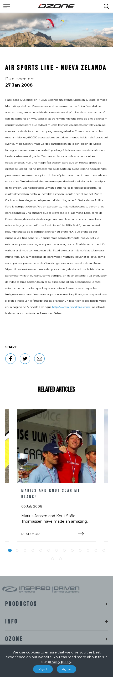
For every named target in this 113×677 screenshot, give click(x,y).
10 (80, 550)
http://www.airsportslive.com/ (71, 307)
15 (60, 558)
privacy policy (59, 661)
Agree (66, 669)
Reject (43, 669)
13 (103, 550)
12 (96, 550)
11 (88, 550)
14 (52, 558)
